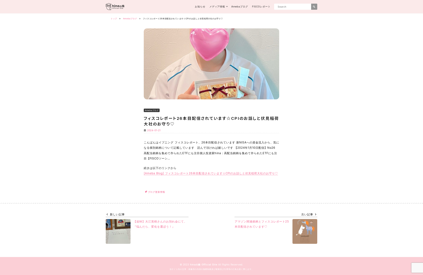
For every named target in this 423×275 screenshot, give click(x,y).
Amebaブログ (239, 6)
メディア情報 (217, 6)
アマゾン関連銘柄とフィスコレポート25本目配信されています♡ (262, 224)
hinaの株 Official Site (204, 264)
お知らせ (200, 6)
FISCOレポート (261, 6)
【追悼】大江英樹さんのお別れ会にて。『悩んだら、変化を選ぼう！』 (160, 224)
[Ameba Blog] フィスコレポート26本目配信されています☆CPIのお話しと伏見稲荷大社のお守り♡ (211, 173)
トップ (114, 18)
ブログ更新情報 (156, 191)
